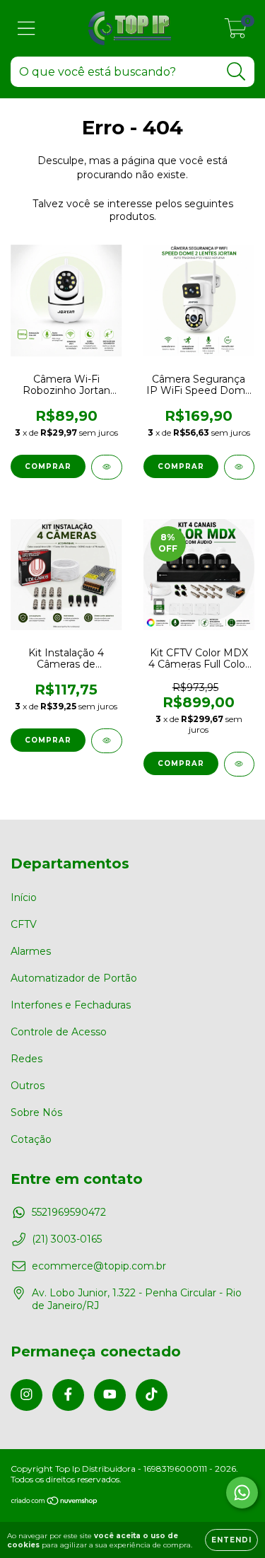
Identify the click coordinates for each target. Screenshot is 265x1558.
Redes (26, 1058)
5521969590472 (69, 1212)
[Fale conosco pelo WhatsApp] (242, 1492)
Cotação (31, 1139)
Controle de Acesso (59, 1031)
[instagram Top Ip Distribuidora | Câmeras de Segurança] (26, 1395)
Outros (28, 1085)
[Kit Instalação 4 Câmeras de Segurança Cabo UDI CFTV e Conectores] (106, 740)
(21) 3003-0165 (67, 1239)
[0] (235, 31)
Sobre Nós (36, 1112)
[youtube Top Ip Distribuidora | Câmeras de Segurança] (110, 1395)
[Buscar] (236, 71)
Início (24, 897)
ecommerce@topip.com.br (99, 1266)
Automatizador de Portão (74, 978)
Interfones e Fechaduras (71, 1005)
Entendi (231, 1540)
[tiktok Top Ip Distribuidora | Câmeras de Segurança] (151, 1395)
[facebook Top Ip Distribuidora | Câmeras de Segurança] (68, 1395)
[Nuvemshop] (55, 1502)
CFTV (24, 924)
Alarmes (31, 951)
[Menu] (26, 29)
